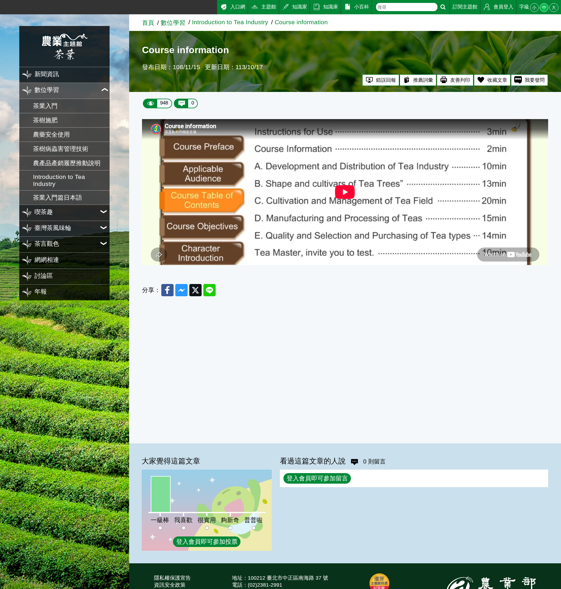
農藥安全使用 (51, 134)
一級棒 (160, 520)
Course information (301, 22)
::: (2, 5)
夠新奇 (230, 520)
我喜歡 (183, 520)
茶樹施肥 (45, 120)
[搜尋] (443, 7)
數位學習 (173, 22)
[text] (406, 7)
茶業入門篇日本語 (57, 197)
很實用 (207, 520)
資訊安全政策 (170, 585)
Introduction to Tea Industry (59, 180)
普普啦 (253, 520)
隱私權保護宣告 (172, 578)
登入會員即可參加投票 (207, 541)
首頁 (148, 22)
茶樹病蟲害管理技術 (60, 148)
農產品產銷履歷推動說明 (67, 163)
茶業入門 (45, 105)
